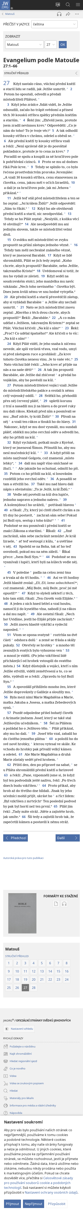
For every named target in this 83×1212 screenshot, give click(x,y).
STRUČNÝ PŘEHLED (17, 956)
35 (6, 473)
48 (6, 603)
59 (34, 733)
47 (24, 593)
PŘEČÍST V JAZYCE (16, 24)
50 (6, 624)
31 (74, 421)
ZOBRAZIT (12, 36)
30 (57, 416)
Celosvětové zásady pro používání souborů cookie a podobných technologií (38, 1183)
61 (21, 754)
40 (6, 510)
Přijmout (12, 1204)
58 (46, 723)
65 (56, 806)
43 (15, 546)
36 (52, 478)
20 (6, 297)
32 (9, 442)
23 (67, 328)
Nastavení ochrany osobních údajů (51, 1192)
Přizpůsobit (56, 1204)
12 (34, 208)
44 (48, 556)
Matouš (10, 14)
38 (9, 494)
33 (46, 452)
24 (9, 343)
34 (21, 463)
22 (54, 317)
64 (44, 785)
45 (9, 572)
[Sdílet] (68, 14)
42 (60, 530)
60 (51, 738)
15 (9, 239)
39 (65, 499)
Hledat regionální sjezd (20, 1061)
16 (76, 245)
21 (22, 307)
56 (6, 697)
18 (39, 271)
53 (68, 650)
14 (27, 224)
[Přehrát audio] (59, 14)
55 (9, 686)
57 (9, 712)
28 (41, 395)
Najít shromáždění (17, 1054)
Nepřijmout (33, 1204)
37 (33, 484)
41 (63, 520)
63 (6, 775)
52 (18, 645)
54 (19, 666)
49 (33, 614)
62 (9, 764)
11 (9, 198)
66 (24, 816)
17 (50, 255)
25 (76, 359)
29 (46, 400)
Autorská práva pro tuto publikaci (23, 858)
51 (9, 634)
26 (40, 369)
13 (70, 213)
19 (43, 276)
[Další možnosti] (77, 14)
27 (7, 83)
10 (73, 182)
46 (49, 577)
